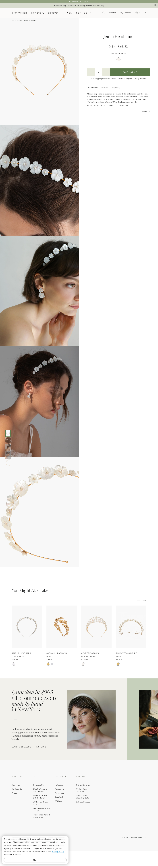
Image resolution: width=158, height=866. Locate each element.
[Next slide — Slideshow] (142, 719)
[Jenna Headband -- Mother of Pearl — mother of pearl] (8, 433)
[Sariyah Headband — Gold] (61, 627)
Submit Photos (83, 801)
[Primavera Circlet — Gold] (131, 627)
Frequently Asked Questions (41, 815)
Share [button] (144, 111)
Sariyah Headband (56, 653)
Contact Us (38, 785)
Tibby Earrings (94, 105)
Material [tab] (104, 87)
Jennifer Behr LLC (137, 837)
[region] (79, 5)
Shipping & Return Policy (41, 809)
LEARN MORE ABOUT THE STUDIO (29, 747)
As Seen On (17, 789)
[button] (137, 12)
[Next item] (144, 600)
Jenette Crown (90, 653)
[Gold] (48, 664)
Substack (59, 797)
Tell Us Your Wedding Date (82, 796)
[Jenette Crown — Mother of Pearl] (96, 627)
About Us (16, 785)
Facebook (59, 789)
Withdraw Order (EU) (40, 802)
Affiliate (58, 801)
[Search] (103, 12)
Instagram (59, 785)
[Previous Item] (138, 600)
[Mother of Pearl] (118, 59)
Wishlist (112, 12)
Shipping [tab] (116, 87)
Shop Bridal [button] (37, 13)
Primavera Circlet (126, 653)
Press (14, 793)
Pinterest (59, 793)
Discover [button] (53, 13)
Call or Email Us (83, 785)
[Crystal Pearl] (13, 664)
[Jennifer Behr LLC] (79, 13)
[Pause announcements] (154, 5)
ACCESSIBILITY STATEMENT (79, 1)
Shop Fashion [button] (19, 13)
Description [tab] (92, 87)
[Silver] (52, 664)
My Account (126, 12)
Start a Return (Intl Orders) (40, 796)
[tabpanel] (63, 719)
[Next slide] (2, 574)
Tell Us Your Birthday (81, 790)
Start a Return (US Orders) (40, 790)
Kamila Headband (21, 653)
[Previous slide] (2, 569)
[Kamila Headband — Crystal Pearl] (27, 627)
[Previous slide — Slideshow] (15, 719)
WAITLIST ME (130, 72)
